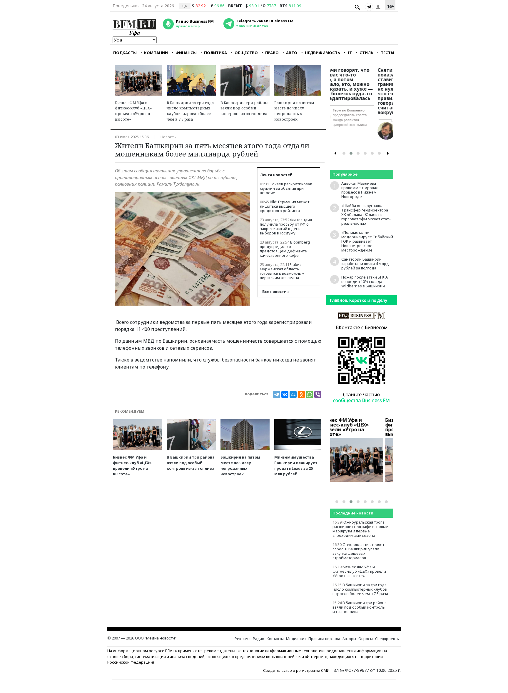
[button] (343, 153)
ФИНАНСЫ (186, 52)
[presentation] (335, 153)
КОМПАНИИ (156, 52)
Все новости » (276, 291)
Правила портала (324, 638)
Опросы (365, 638)
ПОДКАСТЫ (125, 52)
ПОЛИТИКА (215, 52)
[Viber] (317, 394)
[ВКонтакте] (284, 394)
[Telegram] (369, 7)
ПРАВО (272, 52)
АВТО (291, 52)
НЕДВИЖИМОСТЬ (322, 52)
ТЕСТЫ (387, 52)
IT (349, 52)
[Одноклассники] (301, 394)
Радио (258, 638)
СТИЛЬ (366, 52)
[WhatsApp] (309, 394)
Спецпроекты (387, 638)
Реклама (242, 638)
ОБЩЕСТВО (246, 52)
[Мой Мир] (293, 394)
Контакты (275, 638)
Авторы (349, 638)
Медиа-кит (296, 638)
